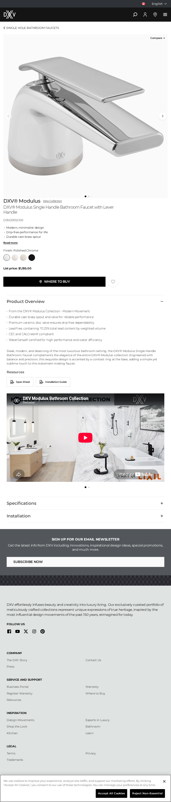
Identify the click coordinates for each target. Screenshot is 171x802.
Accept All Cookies (111, 793)
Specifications (21, 503)
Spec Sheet (23, 381)
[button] (158, 38)
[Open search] (135, 14)
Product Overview (26, 301)
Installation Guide (56, 381)
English (157, 4)
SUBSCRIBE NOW (28, 562)
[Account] (145, 14)
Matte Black (31, 257)
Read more (10, 243)
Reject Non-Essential (147, 793)
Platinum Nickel (15, 257)
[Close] (164, 781)
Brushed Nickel (23, 257)
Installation (19, 515)
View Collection (52, 201)
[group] (85, 116)
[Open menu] (165, 14)
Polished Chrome (6, 257)
